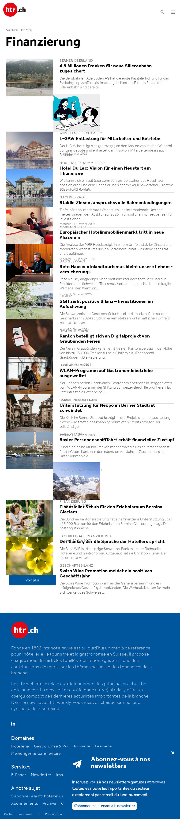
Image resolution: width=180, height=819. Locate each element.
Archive (49, 803)
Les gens (103, 746)
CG (39, 814)
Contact (9, 814)
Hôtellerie (20, 746)
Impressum (25, 814)
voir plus (33, 580)
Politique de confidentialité (60, 814)
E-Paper (18, 775)
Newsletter (41, 775)
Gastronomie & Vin (51, 746)
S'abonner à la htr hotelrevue (37, 796)
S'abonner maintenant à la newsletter (104, 806)
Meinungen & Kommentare (36, 753)
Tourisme (81, 746)
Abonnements (24, 803)
